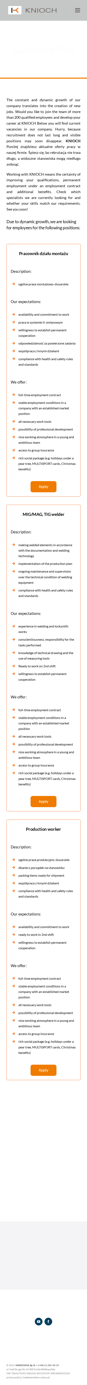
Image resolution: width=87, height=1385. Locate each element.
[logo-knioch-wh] (43, 1304)
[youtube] (38, 1321)
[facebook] (48, 1321)
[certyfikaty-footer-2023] (43, 1338)
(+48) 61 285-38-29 (48, 1365)
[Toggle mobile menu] (78, 10)
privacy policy (13, 1377)
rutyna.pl (45, 1377)
